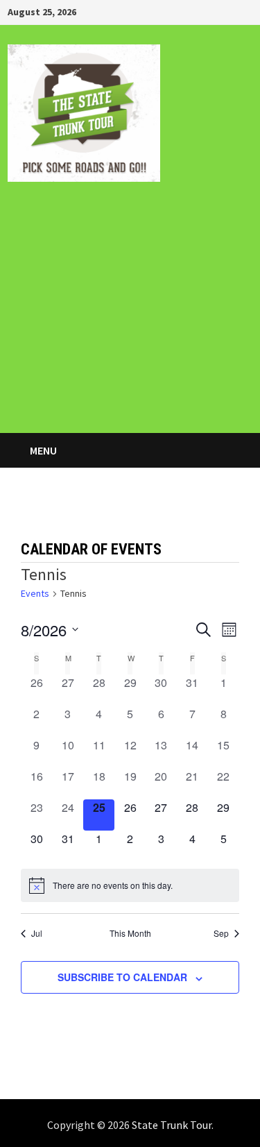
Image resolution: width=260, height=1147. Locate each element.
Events (35, 593)
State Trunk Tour (171, 1125)
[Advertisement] (130, 317)
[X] (229, 11)
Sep (221, 933)
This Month (130, 933)
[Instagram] (245, 11)
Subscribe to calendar (122, 977)
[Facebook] (194, 11)
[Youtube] (211, 11)
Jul (36, 933)
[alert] (130, 885)
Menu (42, 450)
